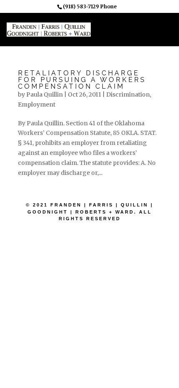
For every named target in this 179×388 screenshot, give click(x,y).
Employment (36, 104)
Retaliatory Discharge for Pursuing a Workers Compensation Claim (82, 79)
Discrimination (128, 94)
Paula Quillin (44, 94)
